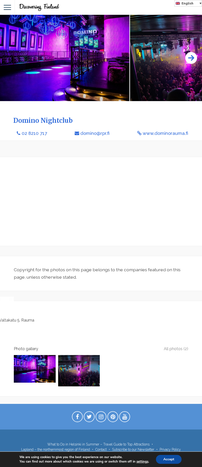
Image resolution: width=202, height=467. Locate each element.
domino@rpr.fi (95, 133)
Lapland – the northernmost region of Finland (55, 449)
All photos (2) (176, 348)
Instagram (101, 418)
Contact (101, 449)
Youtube (125, 418)
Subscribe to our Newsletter (133, 449)
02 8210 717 (34, 133)
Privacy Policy (170, 449)
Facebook (77, 418)
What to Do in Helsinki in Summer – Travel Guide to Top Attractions (98, 444)
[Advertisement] (101, 201)
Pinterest (113, 418)
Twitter (89, 418)
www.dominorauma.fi (165, 133)
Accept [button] (168, 459)
